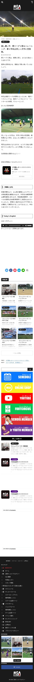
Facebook (18, 667)
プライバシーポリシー (11, 631)
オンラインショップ (10, 619)
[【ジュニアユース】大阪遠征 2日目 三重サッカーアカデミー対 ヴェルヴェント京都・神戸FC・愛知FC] (6, 642)
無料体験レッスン (9, 598)
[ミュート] (26, 225)
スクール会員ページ (10, 601)
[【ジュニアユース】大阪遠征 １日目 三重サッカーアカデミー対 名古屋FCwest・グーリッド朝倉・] (17, 642)
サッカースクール (10, 592)
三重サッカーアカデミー (11, 574)
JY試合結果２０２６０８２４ (19, 494)
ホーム (6, 571)
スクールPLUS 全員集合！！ (14, 362)
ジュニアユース (9, 607)
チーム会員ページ (9, 613)
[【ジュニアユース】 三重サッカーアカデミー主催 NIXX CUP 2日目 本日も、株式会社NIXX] (17, 652)
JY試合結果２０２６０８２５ (19, 462)
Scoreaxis (13, 510)
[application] (17, 225)
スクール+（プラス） (10, 595)
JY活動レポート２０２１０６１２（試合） (18, 360)
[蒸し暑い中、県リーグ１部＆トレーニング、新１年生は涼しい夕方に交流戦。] (19, 270)
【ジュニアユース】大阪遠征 (19, 446)
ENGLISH (7, 622)
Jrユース (20, 560)
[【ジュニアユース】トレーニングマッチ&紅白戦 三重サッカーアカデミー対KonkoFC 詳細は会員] (28, 642)
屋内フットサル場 (10, 628)
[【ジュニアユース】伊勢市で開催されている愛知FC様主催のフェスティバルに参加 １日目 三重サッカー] (28, 652)
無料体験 (8, 560)
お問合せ (26, 560)
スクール (14, 560)
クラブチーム (8, 604)
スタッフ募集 (8, 583)
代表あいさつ (8, 580)
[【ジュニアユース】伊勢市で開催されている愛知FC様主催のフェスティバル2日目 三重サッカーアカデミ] (6, 652)
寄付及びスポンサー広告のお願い (13, 586)
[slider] (29, 225)
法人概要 (7, 577)
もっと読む (17, 353)
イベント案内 (8, 616)
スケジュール (8, 589)
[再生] (3, 225)
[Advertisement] (17, 248)
